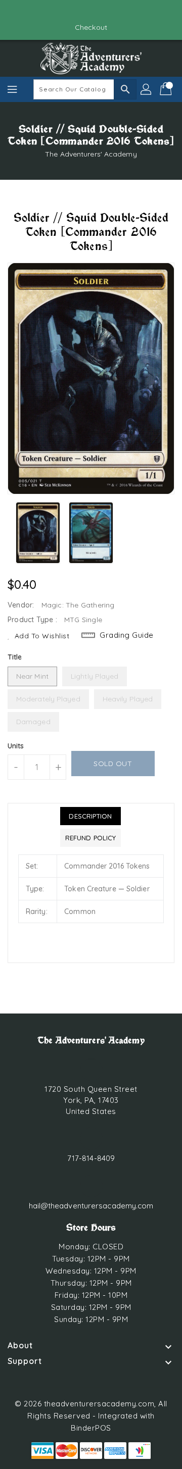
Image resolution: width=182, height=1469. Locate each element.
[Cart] (167, 89)
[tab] (90, 816)
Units (16, 745)
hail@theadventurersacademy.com (91, 1205)
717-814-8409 (91, 1158)
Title (15, 657)
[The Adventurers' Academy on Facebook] (81, 11)
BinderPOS (91, 1428)
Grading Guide (127, 635)
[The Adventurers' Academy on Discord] (100, 11)
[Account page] (146, 89)
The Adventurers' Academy (90, 154)
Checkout (91, 27)
